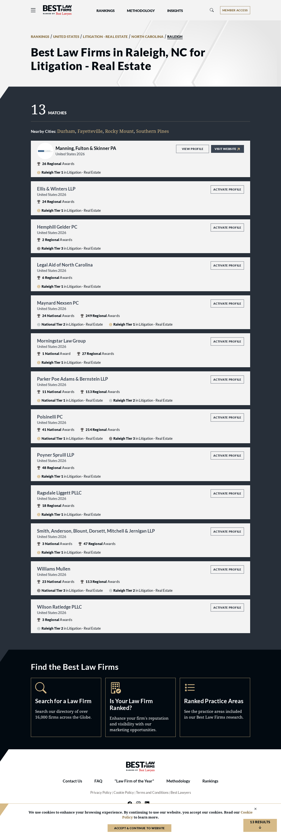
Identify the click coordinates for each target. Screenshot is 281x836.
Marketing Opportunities (140, 707)
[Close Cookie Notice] (253, 809)
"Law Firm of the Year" (134, 781)
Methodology (178, 781)
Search (66, 707)
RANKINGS (40, 37)
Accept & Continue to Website (139, 828)
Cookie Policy (124, 792)
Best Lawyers (181, 792)
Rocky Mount (119, 131)
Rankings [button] (105, 11)
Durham (66, 131)
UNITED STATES (66, 37)
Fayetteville (90, 131)
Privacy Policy (100, 792)
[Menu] (33, 10)
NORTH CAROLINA (147, 37)
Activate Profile (227, 189)
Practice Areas (215, 707)
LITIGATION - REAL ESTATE (105, 37)
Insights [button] (175, 11)
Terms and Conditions (152, 792)
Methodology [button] (141, 11)
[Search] (212, 10)
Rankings (210, 781)
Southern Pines (152, 131)
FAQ (98, 781)
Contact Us (72, 781)
